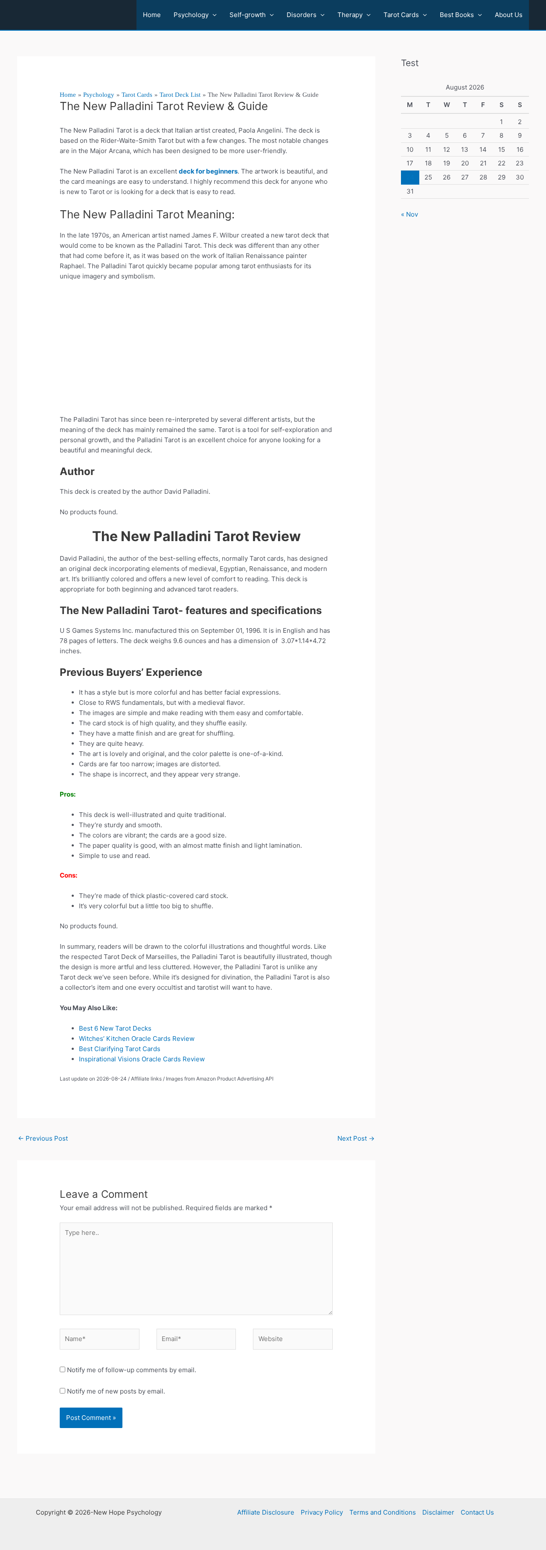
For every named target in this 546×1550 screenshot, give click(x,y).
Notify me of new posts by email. (116, 1391)
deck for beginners (208, 171)
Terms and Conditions (382, 1512)
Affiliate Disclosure (265, 1512)
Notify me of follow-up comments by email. (131, 1370)
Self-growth (247, 15)
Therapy (350, 15)
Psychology (191, 15)
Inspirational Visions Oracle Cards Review (142, 1059)
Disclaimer (438, 1512)
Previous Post (43, 1138)
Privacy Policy (322, 1512)
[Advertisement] (196, 351)
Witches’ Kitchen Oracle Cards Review (137, 1038)
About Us (509, 15)
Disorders (302, 15)
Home (152, 15)
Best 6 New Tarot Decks (117, 1028)
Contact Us (477, 1512)
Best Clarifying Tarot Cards (121, 1049)
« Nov (409, 214)
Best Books (457, 15)
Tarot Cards (401, 15)
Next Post (356, 1138)
